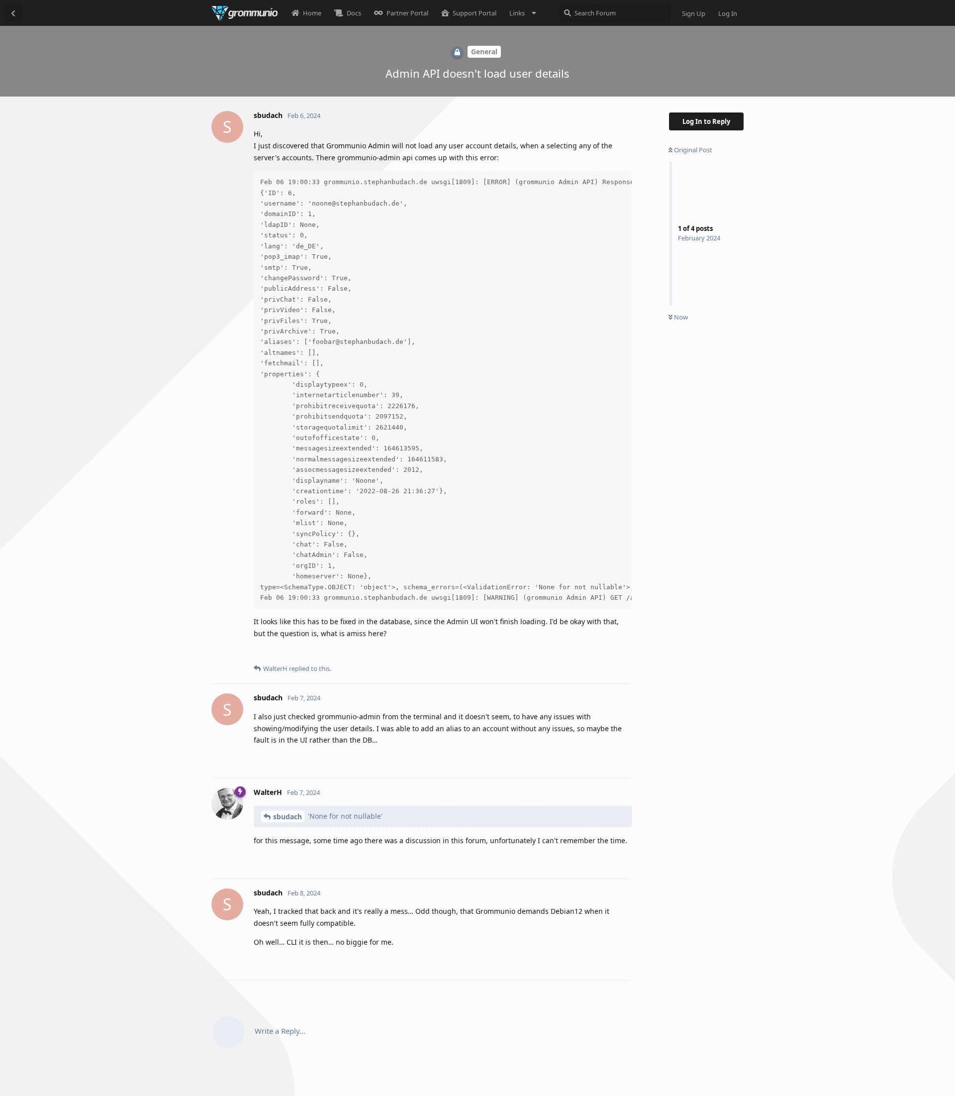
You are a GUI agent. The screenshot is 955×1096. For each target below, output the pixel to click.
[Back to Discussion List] (13, 13)
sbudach (287, 816)
